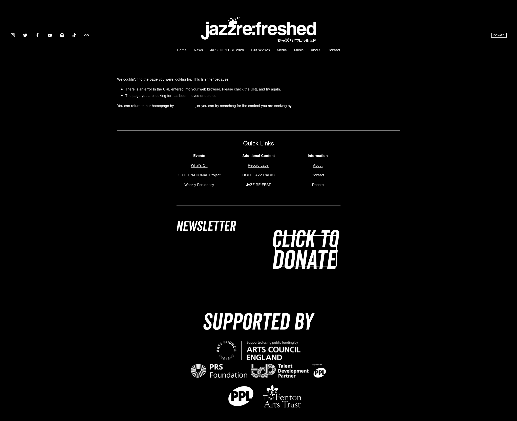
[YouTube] (49, 35)
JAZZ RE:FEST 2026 (227, 49)
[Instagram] (12, 35)
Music (299, 49)
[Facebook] (37, 35)
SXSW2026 (260, 49)
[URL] (86, 35)
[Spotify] (62, 35)
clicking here (185, 105)
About (315, 49)
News (198, 49)
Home (182, 49)
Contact (334, 49)
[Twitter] (25, 35)
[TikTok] (74, 35)
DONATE (498, 35)
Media (282, 49)
